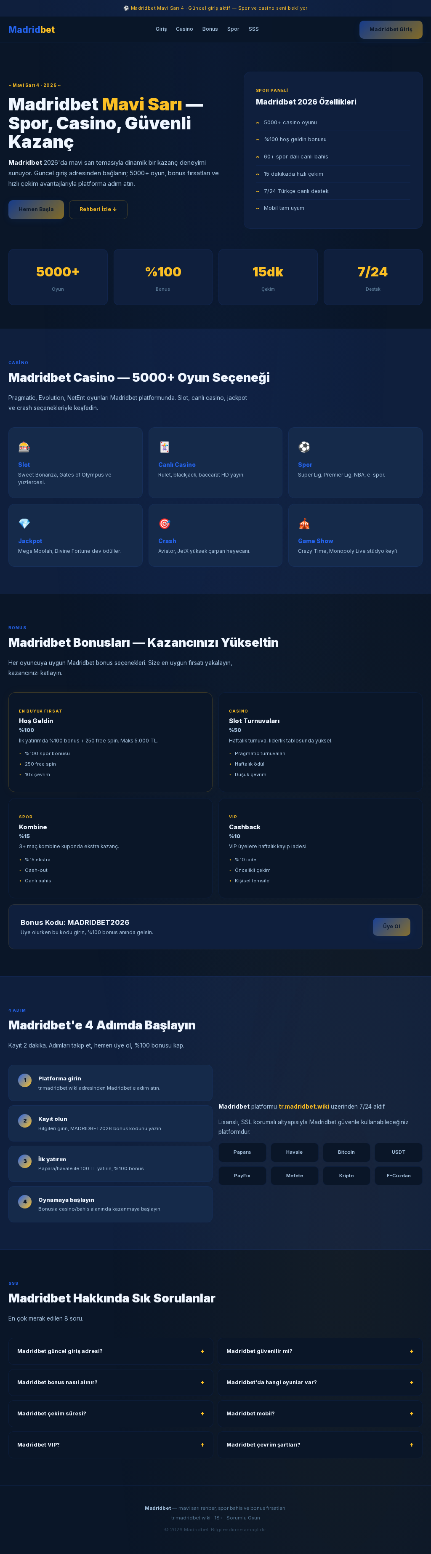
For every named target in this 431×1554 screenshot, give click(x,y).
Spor (233, 29)
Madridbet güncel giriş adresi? (60, 1351)
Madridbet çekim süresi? (51, 1413)
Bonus (210, 29)
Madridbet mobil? (250, 1413)
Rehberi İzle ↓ (98, 209)
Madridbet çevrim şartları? (263, 1444)
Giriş (161, 29)
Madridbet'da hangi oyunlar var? (271, 1382)
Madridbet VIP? (38, 1444)
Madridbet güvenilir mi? (259, 1351)
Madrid (31, 29)
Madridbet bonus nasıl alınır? (57, 1382)
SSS (254, 29)
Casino (184, 29)
